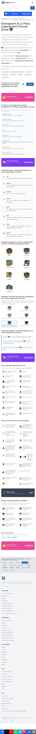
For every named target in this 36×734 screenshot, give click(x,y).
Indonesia (5, 570)
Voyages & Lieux (6, 603)
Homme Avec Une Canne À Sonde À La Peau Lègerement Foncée (26, 434)
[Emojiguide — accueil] (3, 578)
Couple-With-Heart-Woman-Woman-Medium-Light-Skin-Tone (26, 465)
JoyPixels (4, 662)
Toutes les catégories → (8, 640)
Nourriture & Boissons (8, 611)
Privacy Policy (5, 701)
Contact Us (5, 708)
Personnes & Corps (7, 593)
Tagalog (13, 570)
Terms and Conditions (8, 698)
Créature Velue (24, 471)
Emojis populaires (7, 681)
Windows (4, 654)
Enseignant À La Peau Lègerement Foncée (25, 509)
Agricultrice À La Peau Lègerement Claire (8, 392)
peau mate (28, 74)
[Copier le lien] (29, 732)
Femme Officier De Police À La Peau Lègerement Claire (26, 392)
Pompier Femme (25, 397)
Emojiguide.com (5, 18)
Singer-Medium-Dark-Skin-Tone (25, 376)
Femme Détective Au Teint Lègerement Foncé (26, 403)
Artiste (22, 371)
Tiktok (3, 664)
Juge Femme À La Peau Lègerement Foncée (25, 408)
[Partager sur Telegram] (20, 732)
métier (20, 74)
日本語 (12, 567)
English (5, 562)
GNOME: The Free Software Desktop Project (14, 711)
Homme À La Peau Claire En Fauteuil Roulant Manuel (9, 426)
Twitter (3, 657)
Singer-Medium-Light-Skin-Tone (25, 381)
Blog (3, 684)
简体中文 (5, 567)
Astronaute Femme (26, 413)
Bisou (5, 484)
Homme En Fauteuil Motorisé (9, 478)
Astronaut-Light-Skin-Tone (9, 397)
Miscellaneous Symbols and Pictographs (13, 154)
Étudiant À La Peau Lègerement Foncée (26, 525)
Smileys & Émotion (7, 606)
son (3, 537)
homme (29, 72)
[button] (18, 115)
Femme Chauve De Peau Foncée (9, 464)
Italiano (5, 565)
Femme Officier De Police (9, 387)
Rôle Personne (5, 19)
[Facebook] (3, 586)
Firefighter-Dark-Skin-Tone (8, 408)
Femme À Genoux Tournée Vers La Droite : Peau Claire (9, 455)
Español (11, 562)
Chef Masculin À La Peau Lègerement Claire (9, 414)
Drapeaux (4, 596)
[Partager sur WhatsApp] (15, 732)
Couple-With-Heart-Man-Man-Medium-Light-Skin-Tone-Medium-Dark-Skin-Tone (9, 448)
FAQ (3, 689)
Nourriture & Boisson (7, 638)
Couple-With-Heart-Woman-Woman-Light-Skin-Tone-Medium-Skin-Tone (26, 426)
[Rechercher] (32, 8)
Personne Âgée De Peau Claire (26, 484)
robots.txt (11, 721)
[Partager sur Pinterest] (11, 732)
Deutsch (18, 562)
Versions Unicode (7, 679)
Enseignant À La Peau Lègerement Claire (8, 509)
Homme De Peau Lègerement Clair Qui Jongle (8, 441)
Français (25, 562)
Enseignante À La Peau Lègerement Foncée (8, 519)
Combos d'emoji (6, 671)
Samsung (4, 659)
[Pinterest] (10, 586)
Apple (3, 647)
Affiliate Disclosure (7, 703)
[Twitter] (6, 586)
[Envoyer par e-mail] (33, 732)
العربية (23, 567)
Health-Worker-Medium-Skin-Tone (26, 387)
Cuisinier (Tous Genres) (7, 376)
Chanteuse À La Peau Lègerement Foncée (8, 382)
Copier (30, 84)
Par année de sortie (7, 676)
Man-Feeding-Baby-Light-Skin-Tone (9, 402)
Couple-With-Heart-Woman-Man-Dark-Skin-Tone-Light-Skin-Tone (9, 472)
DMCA (3, 706)
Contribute (5, 696)
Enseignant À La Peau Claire (25, 514)
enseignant (5, 72)
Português (21, 565)
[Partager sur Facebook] (2, 732)
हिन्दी (29, 567)
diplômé (15, 537)
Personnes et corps (17, 18)
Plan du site (4, 721)
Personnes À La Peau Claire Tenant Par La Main (26, 479)
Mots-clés (4, 674)
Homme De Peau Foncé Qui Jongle (25, 440)
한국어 (18, 567)
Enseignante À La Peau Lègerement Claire (8, 525)
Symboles (4, 601)
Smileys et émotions (7, 633)
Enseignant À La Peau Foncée (8, 514)
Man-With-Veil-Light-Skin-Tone (9, 371)
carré (8, 537)
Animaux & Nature (7, 608)
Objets (3, 598)
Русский (28, 565)
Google (4, 649)
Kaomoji (4, 686)
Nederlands (12, 565)
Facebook (4, 652)
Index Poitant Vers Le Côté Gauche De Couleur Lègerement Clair (9, 433)
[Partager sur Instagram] (24, 732)
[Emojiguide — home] (8, 2)
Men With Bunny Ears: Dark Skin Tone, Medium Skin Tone (26, 457)
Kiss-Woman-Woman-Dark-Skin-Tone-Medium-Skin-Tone (26, 447)
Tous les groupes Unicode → (9, 613)
